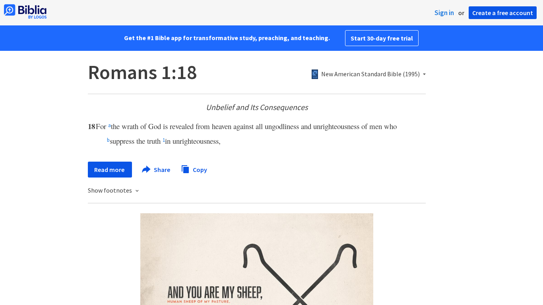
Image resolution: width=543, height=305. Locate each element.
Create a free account (502, 13)
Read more (110, 170)
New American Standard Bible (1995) (370, 74)
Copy (199, 169)
